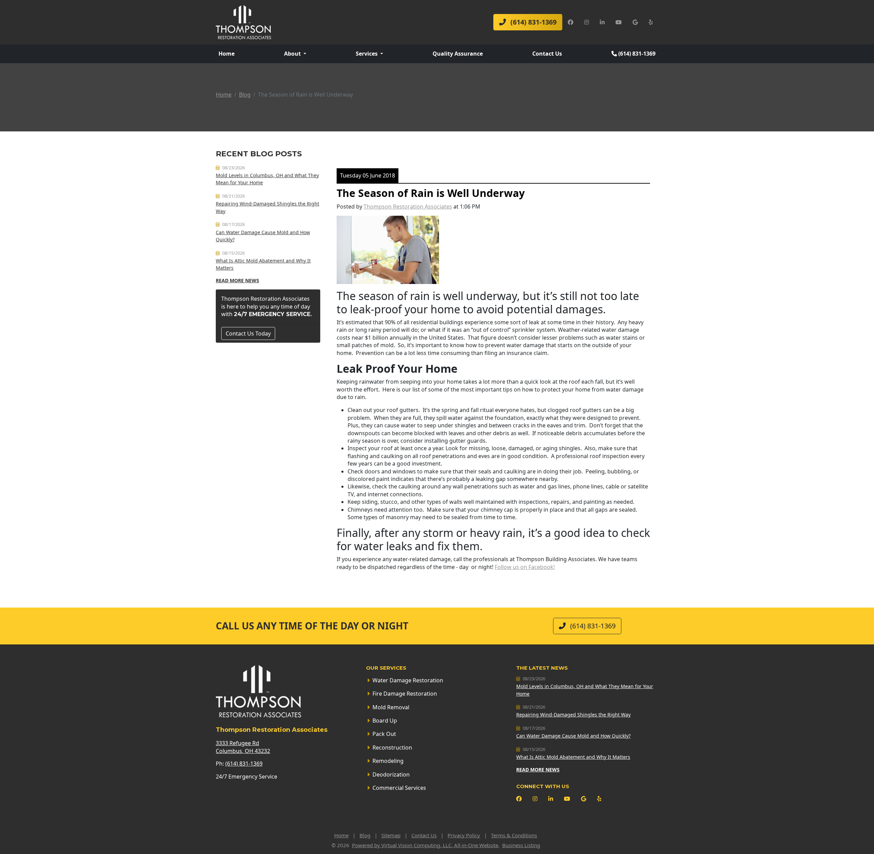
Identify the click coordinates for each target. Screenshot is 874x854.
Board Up (384, 720)
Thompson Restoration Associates (408, 206)
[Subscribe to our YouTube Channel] (618, 22)
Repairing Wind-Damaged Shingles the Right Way (573, 714)
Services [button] (367, 53)
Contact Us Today (248, 333)
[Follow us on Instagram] (586, 22)
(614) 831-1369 (532, 22)
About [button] (293, 53)
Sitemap (390, 835)
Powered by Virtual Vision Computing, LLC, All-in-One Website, (425, 845)
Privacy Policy (464, 835)
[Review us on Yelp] (650, 22)
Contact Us (547, 53)
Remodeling (388, 761)
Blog (245, 94)
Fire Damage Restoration (404, 693)
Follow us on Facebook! (525, 567)
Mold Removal (390, 707)
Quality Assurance (458, 53)
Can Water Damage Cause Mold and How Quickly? (573, 735)
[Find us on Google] (635, 22)
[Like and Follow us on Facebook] (570, 22)
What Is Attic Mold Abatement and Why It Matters (573, 757)
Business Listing (521, 845)
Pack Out (384, 734)
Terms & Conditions (514, 835)
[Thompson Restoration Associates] (243, 21)
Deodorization (391, 774)
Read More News (237, 280)
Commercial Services (399, 788)
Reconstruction (392, 747)
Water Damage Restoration (407, 680)
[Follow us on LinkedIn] (602, 22)
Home (226, 53)
